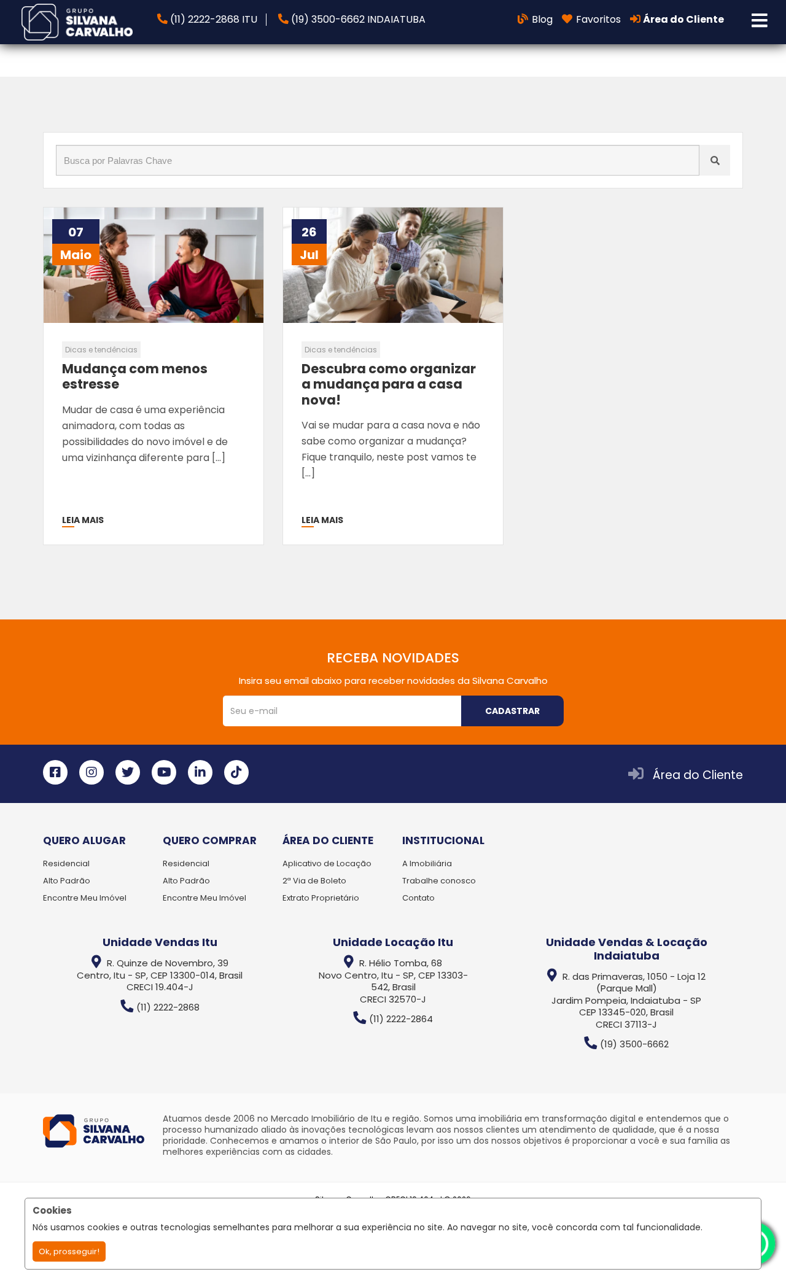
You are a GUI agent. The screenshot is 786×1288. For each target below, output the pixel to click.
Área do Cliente (698, 775)
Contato (418, 898)
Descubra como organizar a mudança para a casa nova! (389, 384)
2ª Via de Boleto (314, 880)
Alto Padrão (66, 880)
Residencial (66, 863)
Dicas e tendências (101, 349)
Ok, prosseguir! (69, 1251)
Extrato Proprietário (320, 898)
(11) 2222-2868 (168, 1007)
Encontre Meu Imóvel (84, 898)
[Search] (714, 160)
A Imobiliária (427, 863)
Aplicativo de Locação (327, 863)
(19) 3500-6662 (634, 1044)
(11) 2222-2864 (401, 1018)
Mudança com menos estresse (135, 376)
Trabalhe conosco (439, 880)
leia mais (83, 520)
